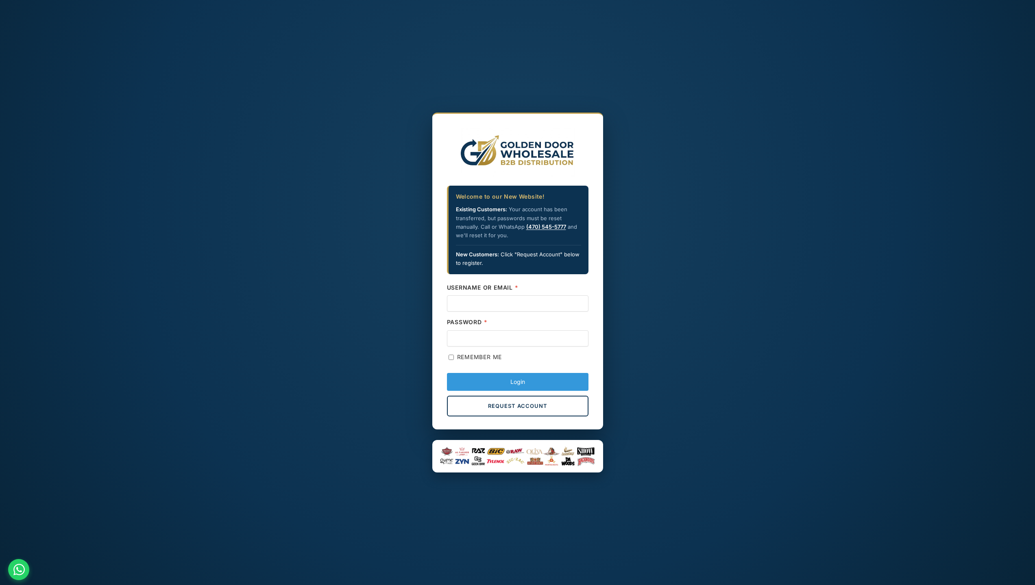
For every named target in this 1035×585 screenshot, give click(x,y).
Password (467, 321)
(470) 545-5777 (546, 226)
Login (517, 381)
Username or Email (483, 287)
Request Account (517, 406)
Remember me (479, 356)
